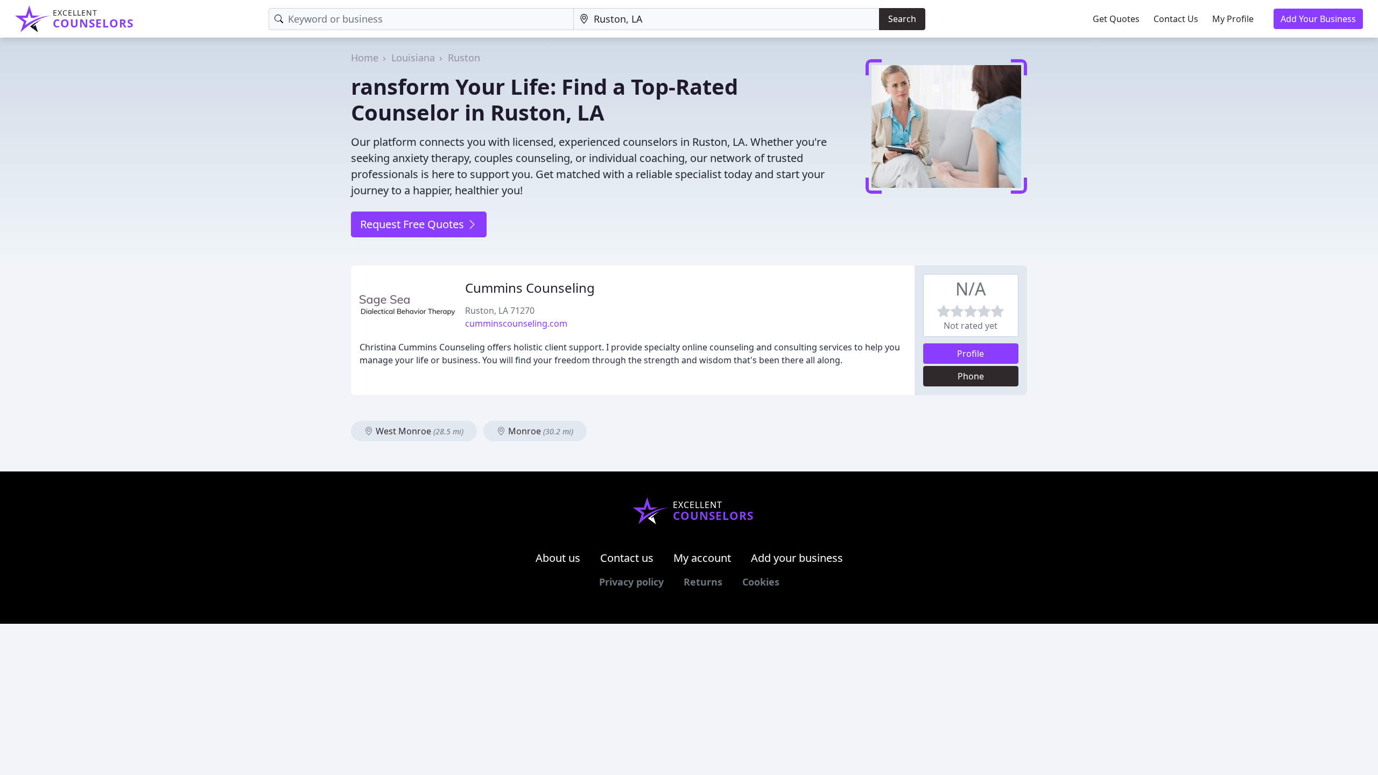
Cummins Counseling (530, 288)
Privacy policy (631, 581)
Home (364, 57)
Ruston (464, 57)
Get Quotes (1116, 19)
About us (558, 558)
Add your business (797, 558)
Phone (971, 376)
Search (902, 19)
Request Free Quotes (413, 224)
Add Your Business (1318, 19)
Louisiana (413, 57)
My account (702, 558)
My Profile (1233, 19)
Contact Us (1176, 19)
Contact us (626, 558)
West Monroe (418, 431)
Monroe (539, 431)
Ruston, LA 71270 (500, 310)
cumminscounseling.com (516, 323)
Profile (970, 354)
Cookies (760, 581)
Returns (703, 581)
